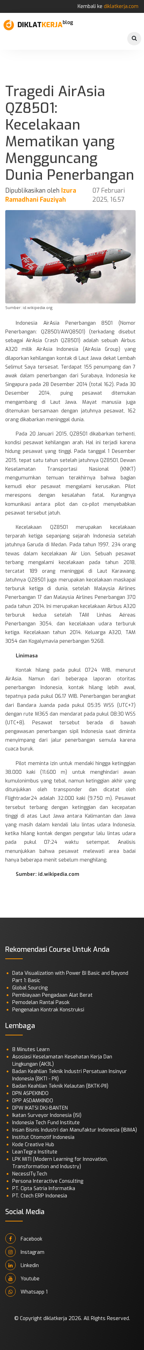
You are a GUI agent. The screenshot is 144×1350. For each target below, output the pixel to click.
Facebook (30, 1239)
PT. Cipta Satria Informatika (43, 1188)
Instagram (31, 1252)
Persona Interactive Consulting (47, 1181)
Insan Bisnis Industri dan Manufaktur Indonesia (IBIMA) (74, 1130)
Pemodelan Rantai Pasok (41, 1002)
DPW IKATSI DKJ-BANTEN (40, 1108)
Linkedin (29, 1265)
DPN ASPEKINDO (30, 1093)
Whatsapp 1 (33, 1292)
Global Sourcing (30, 988)
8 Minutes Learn (31, 1049)
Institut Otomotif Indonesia (43, 1137)
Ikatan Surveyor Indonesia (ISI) (46, 1115)
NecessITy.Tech (29, 1174)
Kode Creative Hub (33, 1144)
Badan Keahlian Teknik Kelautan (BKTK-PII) (60, 1086)
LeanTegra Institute (34, 1152)
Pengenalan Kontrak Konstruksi (48, 1009)
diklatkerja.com (121, 6)
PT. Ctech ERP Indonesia (39, 1196)
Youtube (29, 1278)
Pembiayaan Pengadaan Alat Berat (52, 995)
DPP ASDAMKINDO (32, 1100)
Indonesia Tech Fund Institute (46, 1122)
